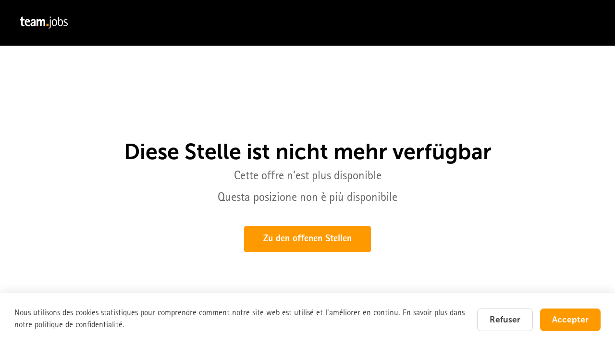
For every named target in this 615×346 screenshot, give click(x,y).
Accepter (570, 319)
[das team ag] (307, 23)
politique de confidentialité (79, 325)
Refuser (505, 319)
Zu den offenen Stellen (307, 239)
